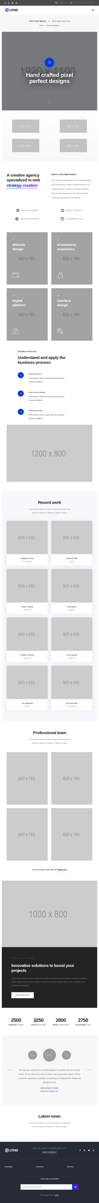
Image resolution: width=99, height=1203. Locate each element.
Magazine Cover (27, 558)
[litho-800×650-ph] (23, 539)
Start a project (49, 1152)
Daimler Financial (27, 655)
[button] (22, 995)
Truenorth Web (72, 558)
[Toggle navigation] (93, 10)
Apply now (62, 870)
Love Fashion (72, 655)
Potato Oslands (27, 607)
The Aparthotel (27, 703)
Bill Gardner (72, 607)
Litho (57, 1195)
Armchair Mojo (72, 703)
